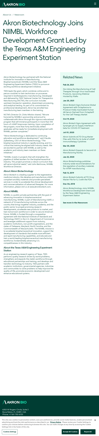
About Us (7, 14)
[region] (49, 426)
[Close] (95, 420)
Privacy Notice (55, 422)
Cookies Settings (9, 432)
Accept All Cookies (70, 432)
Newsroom (19, 14)
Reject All (88, 432)
